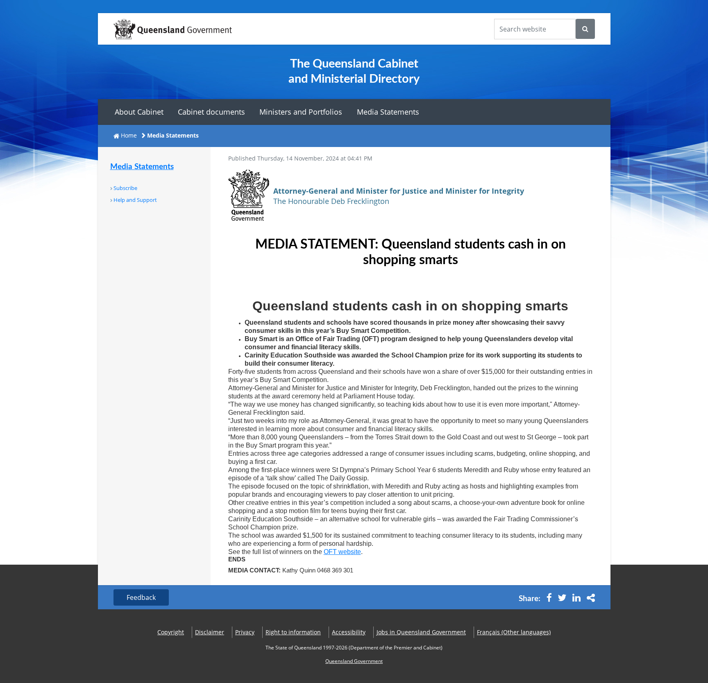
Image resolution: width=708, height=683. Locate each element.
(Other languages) (514, 632)
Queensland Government (354, 661)
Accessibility (348, 632)
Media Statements (388, 112)
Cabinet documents (211, 112)
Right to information (293, 632)
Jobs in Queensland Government (421, 632)
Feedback (141, 597)
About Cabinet (139, 112)
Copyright (170, 632)
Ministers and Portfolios (300, 112)
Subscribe (125, 188)
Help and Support (135, 200)
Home (129, 135)
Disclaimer (209, 632)
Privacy (244, 632)
